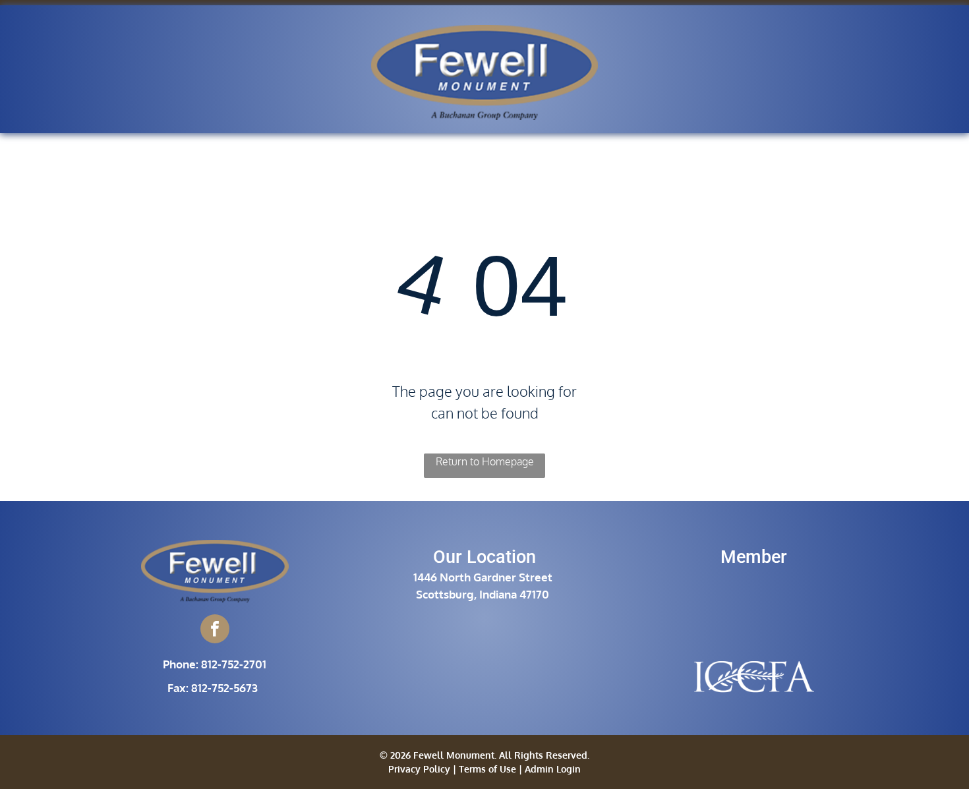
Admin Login (553, 768)
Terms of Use (487, 768)
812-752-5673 (224, 688)
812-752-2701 (233, 664)
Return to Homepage (485, 461)
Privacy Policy (419, 768)
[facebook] (214, 630)
